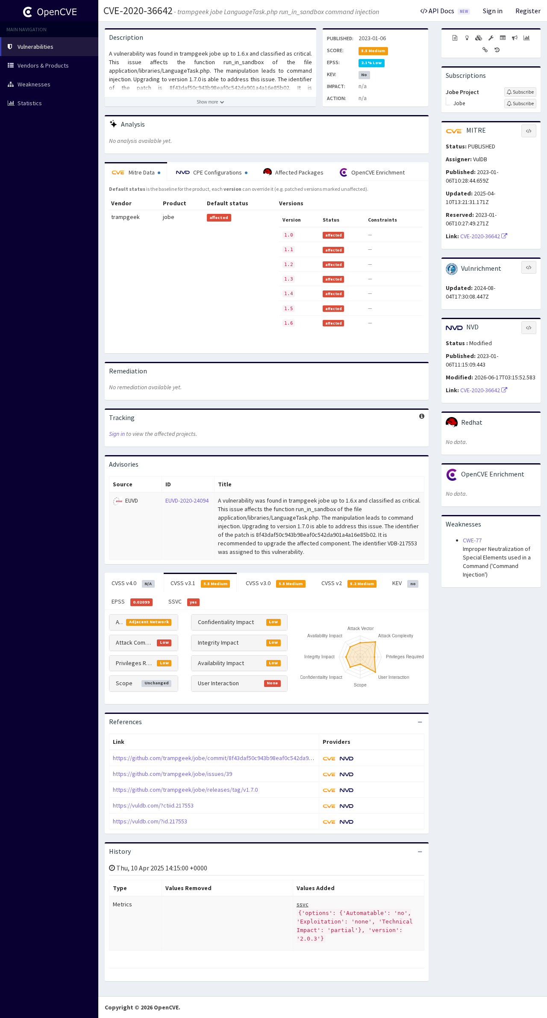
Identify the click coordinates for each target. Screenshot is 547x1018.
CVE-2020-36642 (138, 10)
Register (528, 10)
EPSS (131, 601)
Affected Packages (298, 172)
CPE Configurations (217, 172)
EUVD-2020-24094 (187, 500)
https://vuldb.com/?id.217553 (150, 821)
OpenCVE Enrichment (377, 172)
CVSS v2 (347, 583)
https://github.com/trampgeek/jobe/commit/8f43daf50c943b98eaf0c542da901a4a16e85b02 (230, 758)
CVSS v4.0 (132, 583)
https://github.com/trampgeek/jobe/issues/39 (172, 774)
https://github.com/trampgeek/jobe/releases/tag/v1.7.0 (185, 789)
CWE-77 (472, 540)
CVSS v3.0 (274, 583)
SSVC (182, 601)
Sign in (493, 10)
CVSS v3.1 (199, 583)
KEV (403, 583)
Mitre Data (141, 172)
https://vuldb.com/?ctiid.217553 (153, 805)
